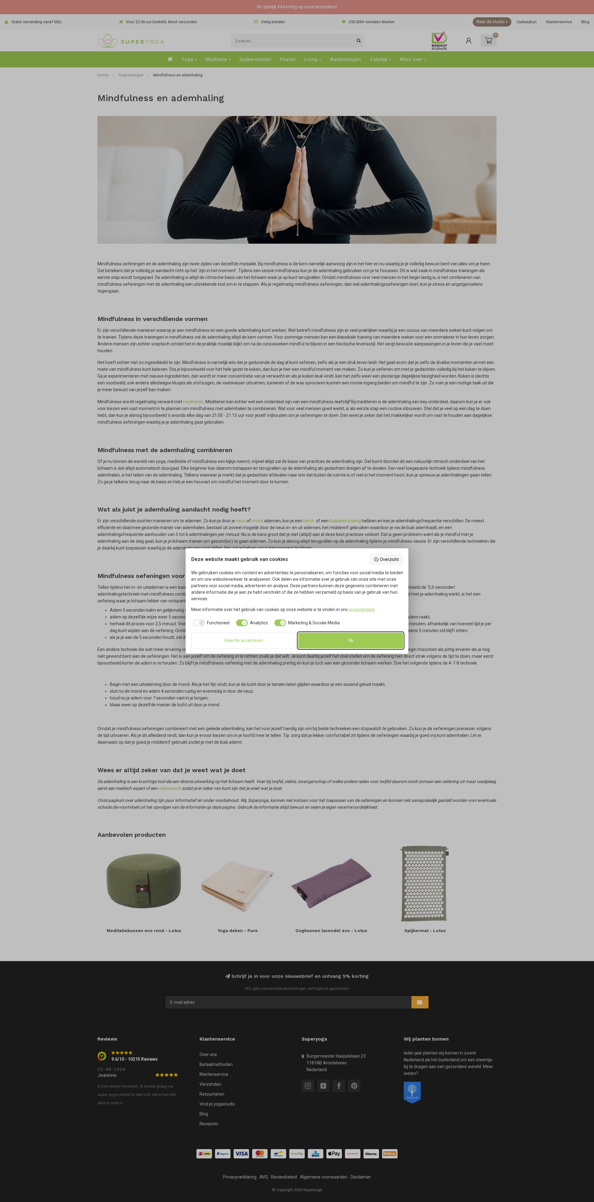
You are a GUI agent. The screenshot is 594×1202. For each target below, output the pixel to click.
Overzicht (389, 559)
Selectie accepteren (243, 640)
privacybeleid (361, 609)
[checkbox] (210, 622)
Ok (350, 640)
